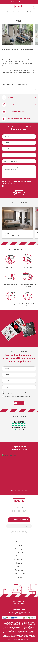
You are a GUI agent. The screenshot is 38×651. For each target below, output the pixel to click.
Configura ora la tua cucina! (19, 1)
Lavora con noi (19, 573)
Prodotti (16, 12)
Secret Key (19, 614)
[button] (11, 490)
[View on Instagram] (19, 471)
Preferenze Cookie (19, 609)
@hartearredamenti (19, 450)
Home (9, 12)
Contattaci (19, 570)
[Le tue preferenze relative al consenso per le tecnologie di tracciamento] (3, 649)
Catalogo (19, 549)
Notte (23, 12)
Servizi (19, 563)
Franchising (19, 559)
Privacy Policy (19, 603)
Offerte (19, 545)
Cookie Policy (19, 606)
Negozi (19, 556)
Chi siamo (19, 552)
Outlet (19, 577)
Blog (19, 566)
